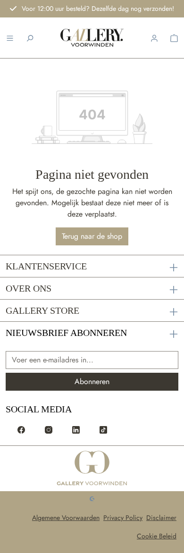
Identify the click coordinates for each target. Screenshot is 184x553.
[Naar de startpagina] (92, 38)
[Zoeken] (30, 38)
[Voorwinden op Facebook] (21, 429)
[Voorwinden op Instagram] (49, 429)
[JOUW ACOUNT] (154, 38)
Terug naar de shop (92, 236)
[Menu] (10, 38)
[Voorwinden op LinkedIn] (76, 429)
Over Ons (28, 288)
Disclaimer (161, 517)
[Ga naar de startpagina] (92, 468)
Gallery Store (42, 310)
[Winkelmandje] (174, 38)
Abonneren (92, 381)
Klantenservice (46, 266)
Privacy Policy (122, 517)
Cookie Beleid (156, 536)
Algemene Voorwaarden (66, 517)
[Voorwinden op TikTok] (103, 429)
